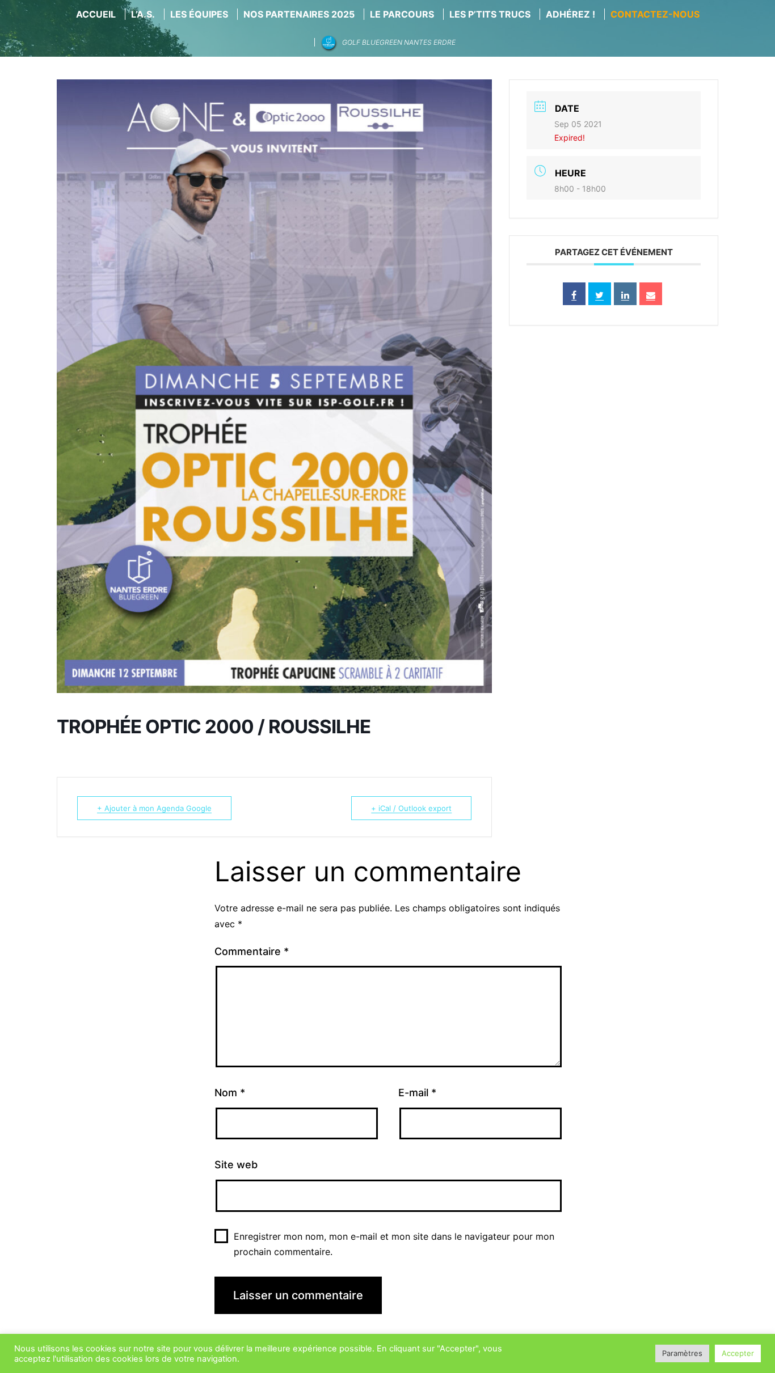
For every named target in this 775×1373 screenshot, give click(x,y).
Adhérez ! (570, 14)
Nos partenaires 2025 (299, 14)
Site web (236, 1165)
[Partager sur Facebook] (574, 293)
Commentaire (251, 951)
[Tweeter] (599, 293)
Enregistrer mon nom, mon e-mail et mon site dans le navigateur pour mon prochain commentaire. (394, 1244)
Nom (229, 1093)
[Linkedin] (625, 293)
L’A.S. (143, 14)
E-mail (417, 1093)
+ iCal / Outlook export (411, 808)
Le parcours (402, 14)
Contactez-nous (655, 14)
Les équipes (199, 14)
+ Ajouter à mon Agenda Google (154, 808)
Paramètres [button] (682, 1353)
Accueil (96, 14)
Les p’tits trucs (489, 14)
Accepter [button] (738, 1353)
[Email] (650, 293)
